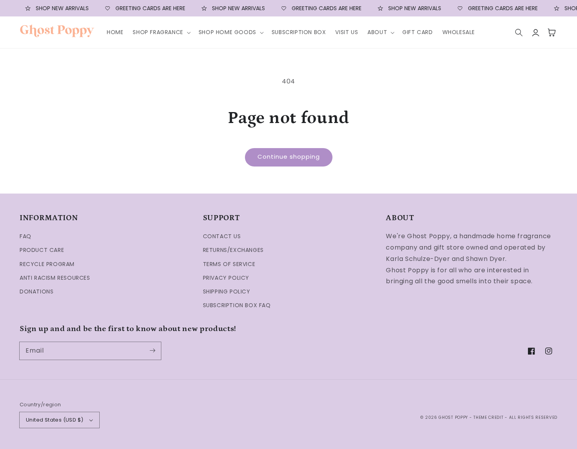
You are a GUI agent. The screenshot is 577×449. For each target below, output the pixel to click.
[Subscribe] (152, 350)
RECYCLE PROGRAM (47, 264)
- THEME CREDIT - (489, 417)
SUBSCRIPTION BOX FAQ (237, 305)
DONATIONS (36, 291)
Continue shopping (288, 156)
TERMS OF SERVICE (229, 264)
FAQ (25, 236)
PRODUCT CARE (42, 250)
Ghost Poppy (453, 417)
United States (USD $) (54, 420)
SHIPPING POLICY (226, 291)
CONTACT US (222, 236)
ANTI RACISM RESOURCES (55, 278)
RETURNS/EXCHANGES (233, 250)
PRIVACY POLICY (226, 278)
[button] (161, 32)
